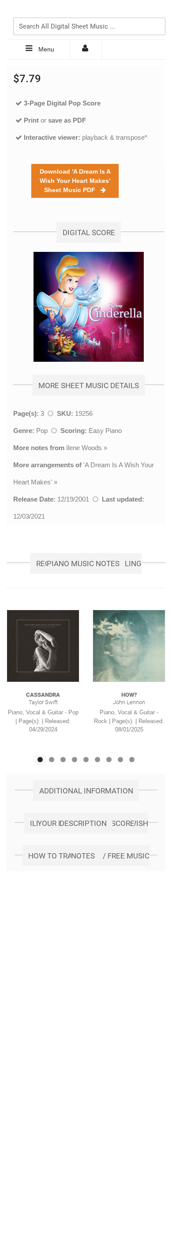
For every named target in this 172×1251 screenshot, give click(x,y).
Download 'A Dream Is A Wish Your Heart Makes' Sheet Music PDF (75, 180)
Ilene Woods (84, 447)
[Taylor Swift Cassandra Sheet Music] (43, 646)
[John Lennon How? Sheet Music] (129, 646)
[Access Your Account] (86, 49)
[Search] (156, 12)
